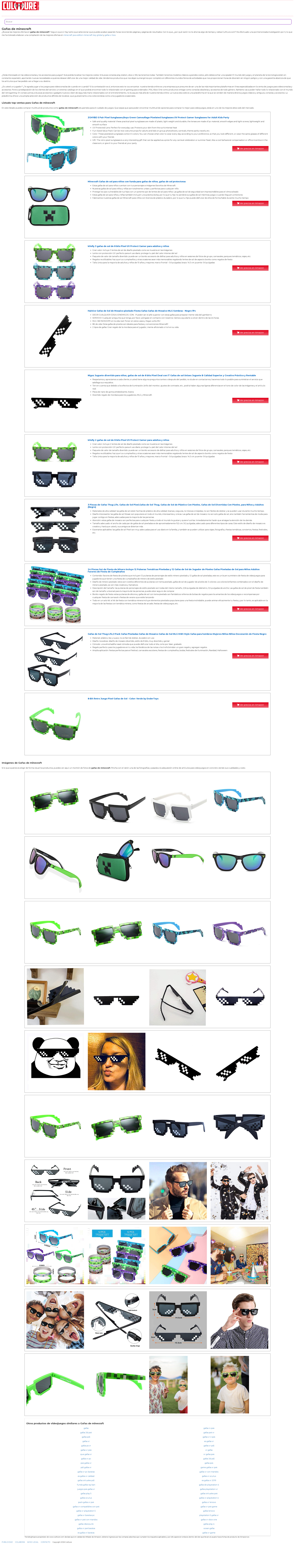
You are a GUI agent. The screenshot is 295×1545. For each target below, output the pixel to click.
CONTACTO (45, 1542)
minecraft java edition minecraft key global (83, 35)
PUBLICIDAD (7, 1542)
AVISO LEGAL (32, 1542)
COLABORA (20, 1542)
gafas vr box (110, 35)
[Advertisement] (147, 55)
